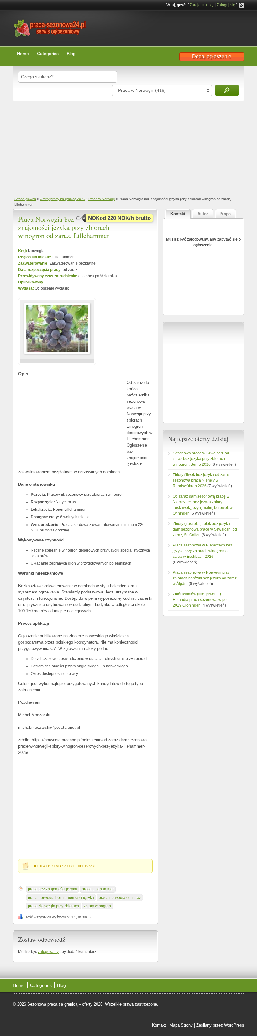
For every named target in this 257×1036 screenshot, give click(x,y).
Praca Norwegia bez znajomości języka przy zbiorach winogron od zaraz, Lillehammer (63, 227)
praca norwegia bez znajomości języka (61, 897)
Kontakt (159, 1025)
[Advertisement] (128, 148)
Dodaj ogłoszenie (211, 56)
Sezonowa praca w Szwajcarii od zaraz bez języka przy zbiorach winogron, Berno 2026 (201, 459)
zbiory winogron (97, 906)
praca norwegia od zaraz (120, 897)
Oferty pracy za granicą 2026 (62, 199)
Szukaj (227, 90)
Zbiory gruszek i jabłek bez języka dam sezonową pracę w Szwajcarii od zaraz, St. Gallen (205, 529)
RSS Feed (241, 5)
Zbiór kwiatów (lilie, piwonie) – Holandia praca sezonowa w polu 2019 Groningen (201, 600)
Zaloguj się (226, 5)
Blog (71, 53)
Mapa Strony (181, 1025)
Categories (48, 53)
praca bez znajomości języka (52, 889)
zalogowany (48, 952)
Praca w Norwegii (101, 199)
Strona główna (25, 199)
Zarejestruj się (202, 5)
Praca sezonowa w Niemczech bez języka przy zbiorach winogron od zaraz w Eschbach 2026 (202, 551)
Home (23, 53)
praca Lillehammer (98, 889)
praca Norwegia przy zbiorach (53, 906)
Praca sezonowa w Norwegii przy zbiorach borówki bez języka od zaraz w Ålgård (205, 578)
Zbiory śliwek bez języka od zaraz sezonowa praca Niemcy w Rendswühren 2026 (201, 480)
